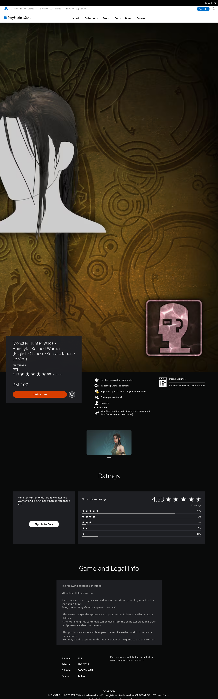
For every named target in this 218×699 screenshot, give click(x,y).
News (68, 9)
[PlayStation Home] (6, 9)
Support (80, 9)
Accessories (55, 9)
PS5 (22, 9)
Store (13, 9)
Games (31, 9)
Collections (91, 18)
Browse (140, 18)
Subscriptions (123, 18)
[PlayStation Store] (18, 17)
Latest (75, 18)
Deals (106, 18)
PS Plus (42, 9)
